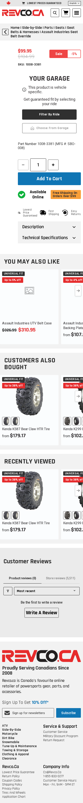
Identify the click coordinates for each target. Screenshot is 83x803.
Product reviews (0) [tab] (22, 578)
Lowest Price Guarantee (18, 772)
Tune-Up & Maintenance (19, 746)
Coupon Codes (12, 780)
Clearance (9, 759)
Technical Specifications (45, 238)
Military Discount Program (60, 736)
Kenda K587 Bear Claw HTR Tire (26, 429)
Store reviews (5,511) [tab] (60, 578)
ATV (5, 726)
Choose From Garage (52, 128)
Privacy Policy (11, 789)
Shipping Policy (12, 785)
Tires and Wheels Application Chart (14, 795)
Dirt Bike (8, 738)
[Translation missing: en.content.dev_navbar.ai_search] (55, 13)
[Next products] (78, 290)
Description (33, 227)
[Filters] (7, 591)
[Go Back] (5, 32)
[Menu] (76, 13)
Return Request (53, 740)
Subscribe (68, 712)
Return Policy (11, 776)
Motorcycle (9, 734)
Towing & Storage (15, 750)
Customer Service (55, 732)
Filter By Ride (49, 114)
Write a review (41, 613)
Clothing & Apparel (15, 754)
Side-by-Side (11, 730)
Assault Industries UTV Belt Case (27, 323)
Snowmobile (10, 742)
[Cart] (66, 13)
